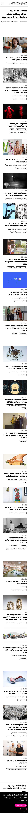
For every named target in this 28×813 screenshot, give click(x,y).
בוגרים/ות (24, 408)
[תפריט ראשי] (2, 3)
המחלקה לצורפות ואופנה (21, 129)
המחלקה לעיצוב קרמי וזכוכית (20, 165)
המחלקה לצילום (9, 198)
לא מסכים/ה (23, 809)
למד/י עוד (25, 811)
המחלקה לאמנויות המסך (21, 267)
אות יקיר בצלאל (14, 22)
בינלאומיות (15, 99)
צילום (25, 198)
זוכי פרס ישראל (23, 22)
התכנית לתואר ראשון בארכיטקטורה (19, 96)
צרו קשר (24, 791)
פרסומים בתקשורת (22, 132)
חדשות (12, 129)
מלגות (12, 232)
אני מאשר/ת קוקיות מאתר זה (21, 805)
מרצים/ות (15, 333)
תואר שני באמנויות (13, 372)
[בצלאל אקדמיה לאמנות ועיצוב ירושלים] (17, 3)
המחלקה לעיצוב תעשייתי (21, 232)
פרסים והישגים (10, 63)
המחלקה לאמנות (22, 375)
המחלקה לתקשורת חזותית (20, 63)
